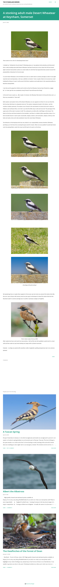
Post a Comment (10, 448)
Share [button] (53, 356)
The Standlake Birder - (11, 2)
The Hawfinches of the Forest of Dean (22, 551)
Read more (53, 448)
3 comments (9, 567)
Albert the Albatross (13, 491)
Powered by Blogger (30, 583)
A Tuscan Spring (11, 431)
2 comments (9, 507)
